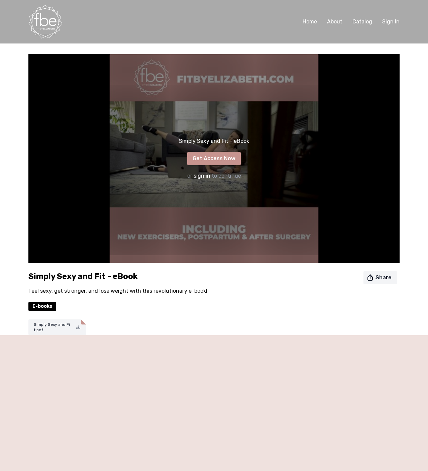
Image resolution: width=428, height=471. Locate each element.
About (334, 21)
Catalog (362, 21)
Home (310, 21)
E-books (42, 306)
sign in (202, 176)
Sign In (391, 21)
